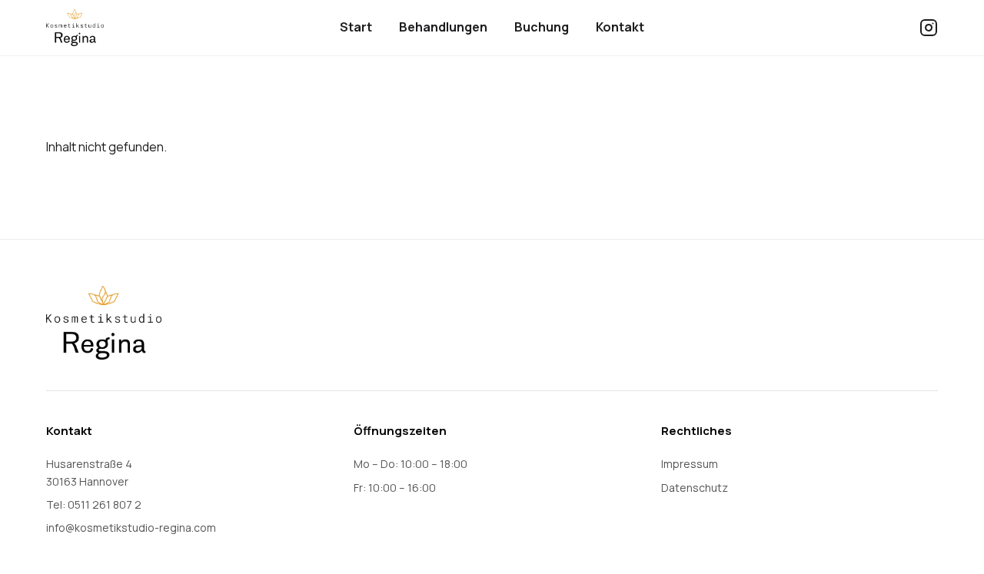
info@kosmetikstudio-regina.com (131, 527)
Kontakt (620, 26)
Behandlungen (443, 26)
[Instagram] (928, 27)
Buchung (541, 26)
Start (356, 26)
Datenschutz (694, 487)
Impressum (689, 463)
